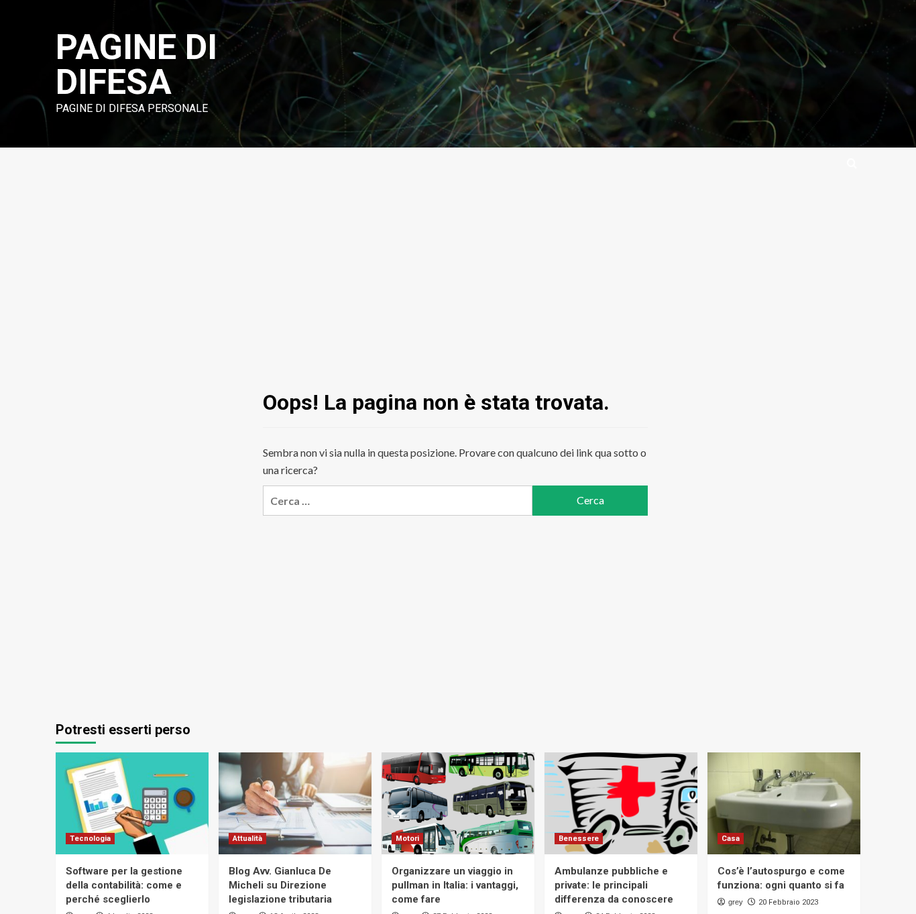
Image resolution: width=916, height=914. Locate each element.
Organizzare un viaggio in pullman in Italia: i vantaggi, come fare (455, 885)
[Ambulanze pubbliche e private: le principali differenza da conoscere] (621, 803)
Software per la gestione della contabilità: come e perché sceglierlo (124, 885)
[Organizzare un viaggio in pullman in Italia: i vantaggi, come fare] (458, 803)
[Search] (852, 164)
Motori (407, 838)
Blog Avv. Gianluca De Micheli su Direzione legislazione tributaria (280, 885)
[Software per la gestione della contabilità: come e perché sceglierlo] (132, 803)
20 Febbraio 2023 (788, 902)
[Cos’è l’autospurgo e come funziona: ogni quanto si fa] (783, 803)
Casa (731, 838)
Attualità (247, 838)
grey (735, 902)
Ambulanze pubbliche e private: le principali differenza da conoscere (614, 885)
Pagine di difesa (136, 65)
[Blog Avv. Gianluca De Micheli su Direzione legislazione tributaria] (295, 803)
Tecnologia (90, 838)
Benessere (579, 838)
